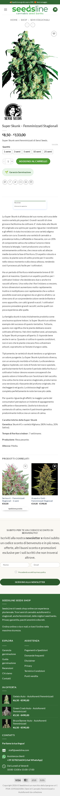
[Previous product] (33, 25)
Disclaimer (29, 660)
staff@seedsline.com (19, 750)
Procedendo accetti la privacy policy (32, 572)
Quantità (6, 147)
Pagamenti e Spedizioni (36, 650)
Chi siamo (7, 673)
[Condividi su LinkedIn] (31, 182)
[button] (5, 9)
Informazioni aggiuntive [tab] (20, 206)
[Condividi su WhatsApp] (4, 182)
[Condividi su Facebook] (10, 182)
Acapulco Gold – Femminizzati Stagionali (42, 499)
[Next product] (27, 25)
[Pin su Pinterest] (25, 182)
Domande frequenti (34, 655)
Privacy (28, 665)
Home (13, 19)
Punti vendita (31, 676)
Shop (24, 19)
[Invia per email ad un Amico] (20, 182)
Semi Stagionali (40, 19)
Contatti (6, 678)
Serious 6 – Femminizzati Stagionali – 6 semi (13, 499)
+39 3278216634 (16, 759)
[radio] (7, 151)
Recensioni (7, 668)
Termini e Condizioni (34, 670)
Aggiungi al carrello (33, 161)
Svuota (55, 145)
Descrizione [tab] (17, 202)
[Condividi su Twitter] (15, 182)
